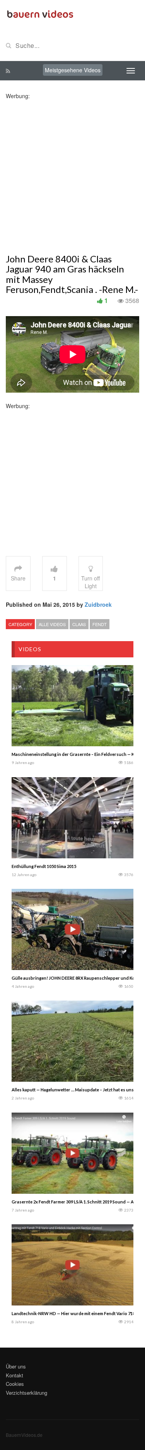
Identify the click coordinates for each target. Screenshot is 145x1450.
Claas (79, 624)
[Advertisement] (72, 172)
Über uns (16, 1366)
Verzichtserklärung (26, 1392)
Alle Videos (52, 624)
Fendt (99, 624)
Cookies (15, 1383)
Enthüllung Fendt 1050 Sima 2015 (44, 866)
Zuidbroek (98, 604)
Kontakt (14, 1375)
